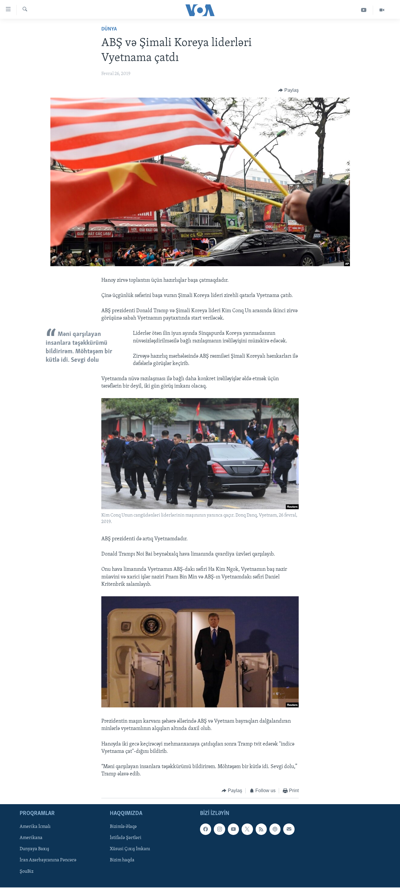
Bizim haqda (122, 860)
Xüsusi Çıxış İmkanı (130, 849)
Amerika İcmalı (35, 826)
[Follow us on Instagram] (219, 829)
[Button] (288, 90)
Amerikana (31, 838)
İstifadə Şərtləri (125, 838)
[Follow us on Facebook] (205, 829)
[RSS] (261, 829)
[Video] (382, 10)
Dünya (109, 29)
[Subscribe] (288, 829)
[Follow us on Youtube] (233, 829)
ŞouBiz (26, 871)
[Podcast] (275, 829)
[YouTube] (364, 10)
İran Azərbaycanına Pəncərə (48, 860)
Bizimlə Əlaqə (123, 826)
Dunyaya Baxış (34, 849)
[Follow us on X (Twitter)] (247, 829)
